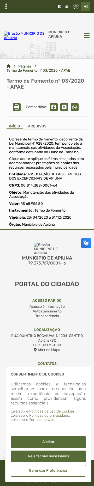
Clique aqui (18, 159)
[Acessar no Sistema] (85, 6)
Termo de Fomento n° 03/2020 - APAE (38, 71)
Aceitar (48, 442)
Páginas (25, 66)
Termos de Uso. (42, 419)
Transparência (47, 316)
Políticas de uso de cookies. (52, 411)
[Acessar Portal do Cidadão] (25, 36)
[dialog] (48, 424)
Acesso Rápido (47, 300)
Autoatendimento (47, 311)
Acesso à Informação (47, 306)
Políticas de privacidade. (49, 415)
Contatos (47, 363)
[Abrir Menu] (86, 36)
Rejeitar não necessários (48, 456)
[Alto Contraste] (59, 6)
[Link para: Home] (9, 66)
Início (14, 126)
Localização (47, 330)
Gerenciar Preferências (48, 470)
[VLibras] (66, 6)
